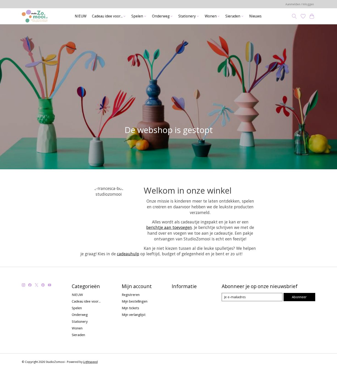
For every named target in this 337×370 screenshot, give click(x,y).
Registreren (131, 294)
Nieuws (255, 16)
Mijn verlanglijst (134, 314)
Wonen (77, 328)
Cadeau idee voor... (86, 301)
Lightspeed (90, 362)
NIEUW (80, 16)
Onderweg (80, 314)
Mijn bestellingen (134, 301)
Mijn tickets (130, 308)
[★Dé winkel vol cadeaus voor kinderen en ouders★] (34, 16)
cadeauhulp (128, 253)
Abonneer (299, 297)
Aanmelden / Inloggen (299, 4)
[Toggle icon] (294, 16)
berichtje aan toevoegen (169, 227)
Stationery (80, 321)
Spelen (77, 308)
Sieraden (78, 334)
